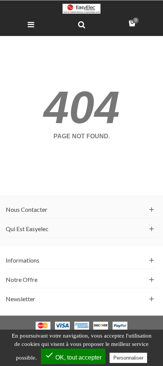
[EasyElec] (81, 9)
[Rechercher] (81, 24)
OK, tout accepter (73, 355)
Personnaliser (128, 358)
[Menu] (31, 24)
